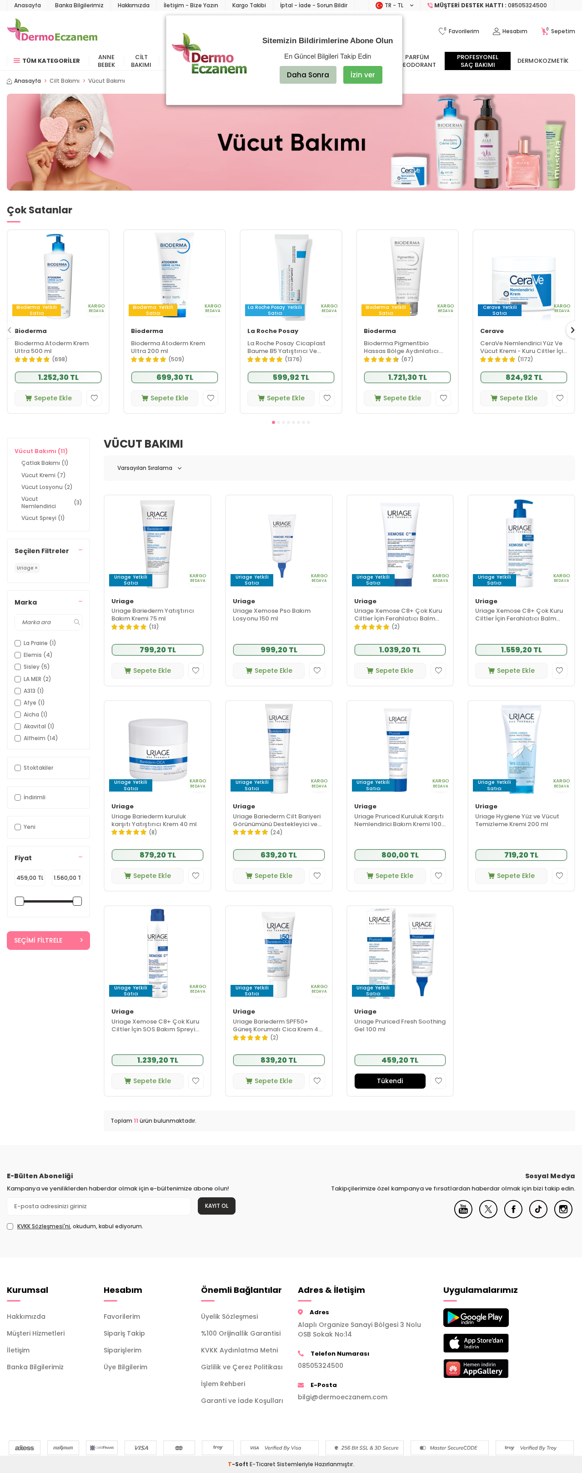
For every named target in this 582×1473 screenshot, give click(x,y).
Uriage (122, 601)
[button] (273, 422)
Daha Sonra (308, 75)
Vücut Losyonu (47, 487)
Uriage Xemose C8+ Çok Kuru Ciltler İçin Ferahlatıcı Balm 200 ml (398, 615)
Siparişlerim (122, 1350)
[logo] (52, 31)
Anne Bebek (106, 61)
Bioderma (31, 331)
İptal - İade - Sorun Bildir (313, 5)
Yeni (29, 827)
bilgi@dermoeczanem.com (342, 1397)
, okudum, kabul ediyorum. (80, 1226)
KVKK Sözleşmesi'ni (43, 1226)
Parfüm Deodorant (417, 61)
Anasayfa (27, 5)
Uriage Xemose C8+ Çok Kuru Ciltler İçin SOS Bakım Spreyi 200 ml (155, 1026)
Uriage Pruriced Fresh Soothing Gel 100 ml (400, 1026)
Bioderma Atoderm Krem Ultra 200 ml (168, 347)
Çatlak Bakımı (45, 463)
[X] (488, 1216)
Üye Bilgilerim (125, 1367)
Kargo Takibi (249, 5)
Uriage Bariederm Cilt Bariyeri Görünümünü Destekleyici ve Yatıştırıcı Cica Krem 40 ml (277, 820)
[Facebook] (513, 1216)
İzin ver (363, 75)
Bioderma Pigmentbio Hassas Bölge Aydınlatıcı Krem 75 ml (401, 347)
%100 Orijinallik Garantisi (241, 1333)
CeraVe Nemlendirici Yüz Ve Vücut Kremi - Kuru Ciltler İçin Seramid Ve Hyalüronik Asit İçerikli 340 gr (523, 347)
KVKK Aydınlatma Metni (239, 1350)
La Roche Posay (272, 331)
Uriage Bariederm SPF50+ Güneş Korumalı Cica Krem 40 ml (277, 1026)
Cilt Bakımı (141, 61)
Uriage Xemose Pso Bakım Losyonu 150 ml (272, 615)
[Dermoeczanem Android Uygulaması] (485, 1317)
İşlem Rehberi (223, 1383)
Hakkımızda (134, 5)
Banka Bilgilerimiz (79, 5)
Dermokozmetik (542, 60)
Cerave (492, 331)
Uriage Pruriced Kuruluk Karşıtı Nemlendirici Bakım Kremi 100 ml (399, 820)
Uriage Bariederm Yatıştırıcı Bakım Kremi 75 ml (152, 615)
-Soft (239, 1464)
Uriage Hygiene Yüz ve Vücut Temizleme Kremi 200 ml (517, 820)
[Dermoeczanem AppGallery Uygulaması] (485, 1368)
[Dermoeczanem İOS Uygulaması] (485, 1343)
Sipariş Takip (124, 1333)
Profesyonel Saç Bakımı (477, 61)
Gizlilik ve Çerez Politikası (242, 1367)
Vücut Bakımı (41, 451)
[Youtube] (463, 1216)
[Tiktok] (538, 1216)
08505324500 (320, 1365)
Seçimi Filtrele (38, 940)
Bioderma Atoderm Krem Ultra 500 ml (52, 347)
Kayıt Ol (216, 1206)
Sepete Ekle (53, 398)
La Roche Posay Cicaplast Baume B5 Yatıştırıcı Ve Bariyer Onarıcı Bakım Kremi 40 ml (288, 347)
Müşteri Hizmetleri (36, 1333)
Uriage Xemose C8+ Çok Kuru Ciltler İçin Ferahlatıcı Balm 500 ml (519, 615)
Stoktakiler (38, 768)
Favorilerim (122, 1316)
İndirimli (34, 797)
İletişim (18, 1350)
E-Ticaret (263, 1464)
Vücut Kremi (43, 475)
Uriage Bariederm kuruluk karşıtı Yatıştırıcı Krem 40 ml (154, 820)
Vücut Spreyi (43, 518)
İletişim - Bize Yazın (191, 5)
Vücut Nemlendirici (51, 502)
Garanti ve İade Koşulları (242, 1400)
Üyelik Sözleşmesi (229, 1316)
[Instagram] (563, 1216)
